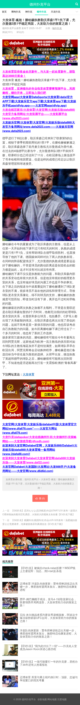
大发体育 (28, 374)
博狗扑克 (16, 11)
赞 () (42, 498)
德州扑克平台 (40, 4)
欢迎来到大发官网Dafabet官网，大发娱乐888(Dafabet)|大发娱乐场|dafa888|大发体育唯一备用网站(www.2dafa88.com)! (39, 449)
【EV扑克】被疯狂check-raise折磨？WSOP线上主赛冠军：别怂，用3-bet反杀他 (47, 569)
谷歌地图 (42, 699)
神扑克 (28, 11)
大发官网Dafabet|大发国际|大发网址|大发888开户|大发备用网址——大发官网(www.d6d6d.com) (39, 468)
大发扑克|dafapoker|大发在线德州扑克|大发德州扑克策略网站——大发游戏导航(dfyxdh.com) (39, 439)
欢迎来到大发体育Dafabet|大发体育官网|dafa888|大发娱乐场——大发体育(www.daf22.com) (38, 460)
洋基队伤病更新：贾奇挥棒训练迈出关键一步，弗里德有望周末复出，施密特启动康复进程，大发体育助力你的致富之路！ (48, 633)
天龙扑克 (55, 11)
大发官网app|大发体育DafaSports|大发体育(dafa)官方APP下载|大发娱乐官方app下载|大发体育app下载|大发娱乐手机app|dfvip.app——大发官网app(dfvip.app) (39, 101)
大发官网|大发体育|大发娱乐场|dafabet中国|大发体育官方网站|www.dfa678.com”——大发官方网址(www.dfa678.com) (39, 428)
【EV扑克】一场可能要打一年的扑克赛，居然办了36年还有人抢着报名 (49, 663)
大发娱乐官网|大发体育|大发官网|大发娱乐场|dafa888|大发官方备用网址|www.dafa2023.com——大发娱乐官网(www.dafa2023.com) (38, 126)
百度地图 (62, 699)
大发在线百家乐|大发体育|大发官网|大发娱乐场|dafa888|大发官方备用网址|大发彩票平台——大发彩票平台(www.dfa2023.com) (38, 113)
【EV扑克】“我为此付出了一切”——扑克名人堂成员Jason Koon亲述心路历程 (48, 647)
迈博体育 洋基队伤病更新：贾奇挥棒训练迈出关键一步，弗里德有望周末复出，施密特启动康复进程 (49, 587)
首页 (4, 11)
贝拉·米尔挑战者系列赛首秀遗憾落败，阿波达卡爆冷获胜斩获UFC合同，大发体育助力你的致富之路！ (49, 618)
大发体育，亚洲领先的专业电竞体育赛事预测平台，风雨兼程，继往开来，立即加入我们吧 (38, 90)
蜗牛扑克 (41, 11)
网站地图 (52, 699)
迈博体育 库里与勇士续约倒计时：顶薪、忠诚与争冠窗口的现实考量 (49, 679)
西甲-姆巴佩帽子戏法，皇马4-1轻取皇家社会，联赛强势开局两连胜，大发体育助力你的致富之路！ (48, 602)
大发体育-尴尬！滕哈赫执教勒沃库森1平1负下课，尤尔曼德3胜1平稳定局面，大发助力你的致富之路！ (38, 22)
